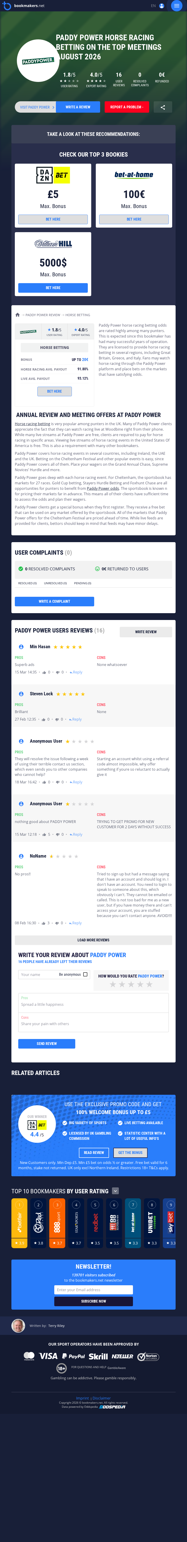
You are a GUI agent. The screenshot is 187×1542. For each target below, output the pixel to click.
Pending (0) (82, 583)
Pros (24, 998)
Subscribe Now (93, 1301)
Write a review (78, 107)
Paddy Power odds (103, 488)
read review (94, 1153)
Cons (25, 1017)
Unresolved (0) (55, 583)
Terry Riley (56, 1326)
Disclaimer (102, 1398)
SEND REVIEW (47, 1044)
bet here (53, 219)
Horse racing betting (32, 423)
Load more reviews (93, 940)
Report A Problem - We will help (126, 109)
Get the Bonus (130, 1153)
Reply (75, 672)
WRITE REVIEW (146, 632)
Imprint (82, 1398)
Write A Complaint (54, 601)
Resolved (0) (27, 583)
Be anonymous (70, 974)
